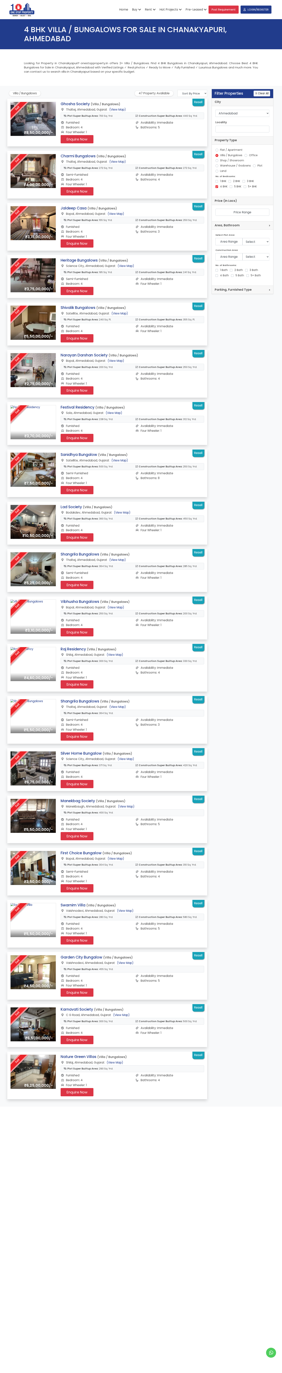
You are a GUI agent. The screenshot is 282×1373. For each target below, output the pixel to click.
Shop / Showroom (232, 160)
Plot (259, 165)
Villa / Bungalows (231, 155)
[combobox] (242, 129)
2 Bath (238, 270)
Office (253, 155)
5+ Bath (256, 275)
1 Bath (224, 270)
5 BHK (237, 186)
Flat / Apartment (231, 150)
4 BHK (224, 186)
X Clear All (262, 93)
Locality (221, 122)
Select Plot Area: (225, 235)
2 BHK (236, 181)
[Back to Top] (271, 1364)
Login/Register (258, 9)
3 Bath (254, 270)
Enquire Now (77, 139)
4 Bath (224, 275)
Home (123, 9)
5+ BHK (252, 186)
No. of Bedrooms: (225, 176)
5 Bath (240, 275)
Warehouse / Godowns (235, 165)
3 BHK (250, 181)
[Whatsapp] (271, 1353)
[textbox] (219, 129)
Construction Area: (226, 250)
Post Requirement (224, 9)
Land (223, 171)
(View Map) (117, 110)
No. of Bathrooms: (226, 265)
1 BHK (223, 181)
